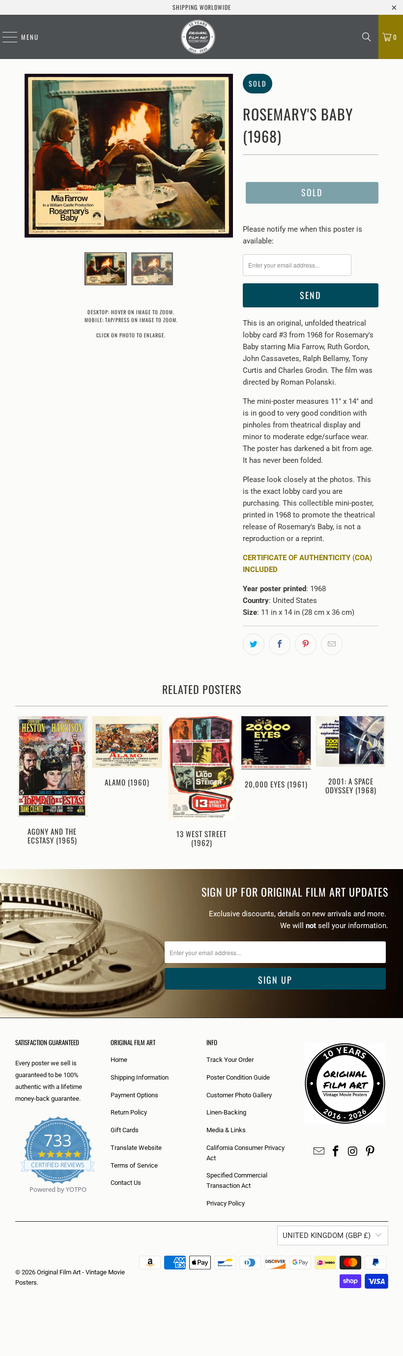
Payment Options (134, 1095)
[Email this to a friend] (332, 644)
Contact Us (126, 1182)
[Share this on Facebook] (279, 644)
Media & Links (226, 1130)
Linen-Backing (226, 1112)
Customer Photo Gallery (239, 1095)
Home (119, 1059)
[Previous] (24, 782)
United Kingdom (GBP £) (327, 1235)
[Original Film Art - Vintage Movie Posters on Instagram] (353, 1151)
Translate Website (136, 1147)
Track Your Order (230, 1059)
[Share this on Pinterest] (306, 644)
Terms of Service (134, 1165)
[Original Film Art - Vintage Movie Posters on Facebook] (336, 1151)
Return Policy (129, 1112)
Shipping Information (140, 1077)
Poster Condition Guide (238, 1077)
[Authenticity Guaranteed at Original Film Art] (16, 1201)
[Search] (366, 37)
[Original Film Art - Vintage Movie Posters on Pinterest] (370, 1151)
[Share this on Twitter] (253, 644)
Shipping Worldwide (202, 7)
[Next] (379, 782)
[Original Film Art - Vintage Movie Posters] (198, 37)
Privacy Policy (225, 1203)
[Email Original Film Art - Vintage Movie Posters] (319, 1151)
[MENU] (5, 37)
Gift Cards (125, 1130)
